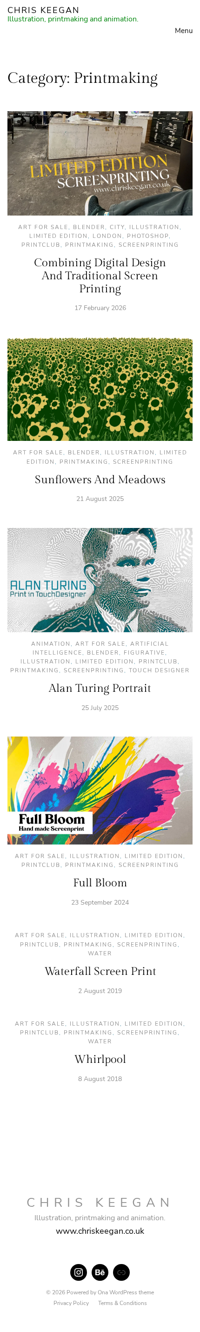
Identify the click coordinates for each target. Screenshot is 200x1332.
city (117, 227)
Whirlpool (100, 1059)
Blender (89, 227)
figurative (144, 652)
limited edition (58, 236)
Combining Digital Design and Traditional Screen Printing (100, 276)
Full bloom (100, 883)
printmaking (89, 245)
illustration (154, 227)
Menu (184, 30)
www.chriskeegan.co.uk (100, 1231)
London (107, 236)
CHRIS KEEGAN (43, 10)
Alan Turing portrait (100, 688)
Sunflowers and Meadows (100, 480)
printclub (40, 245)
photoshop (148, 236)
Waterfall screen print (100, 971)
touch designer (159, 670)
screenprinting (149, 245)
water (100, 953)
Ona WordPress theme (126, 1292)
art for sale (43, 227)
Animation (51, 644)
